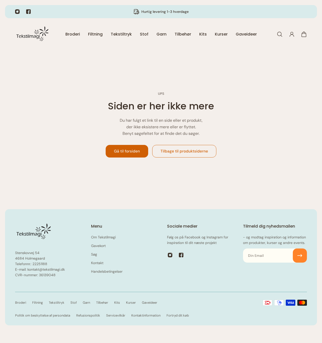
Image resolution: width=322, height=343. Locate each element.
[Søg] (280, 34)
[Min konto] (292, 34)
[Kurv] (304, 34)
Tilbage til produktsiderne (184, 151)
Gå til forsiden (127, 151)
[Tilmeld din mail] (300, 255)
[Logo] (32, 34)
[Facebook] (28, 11)
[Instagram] (17, 11)
